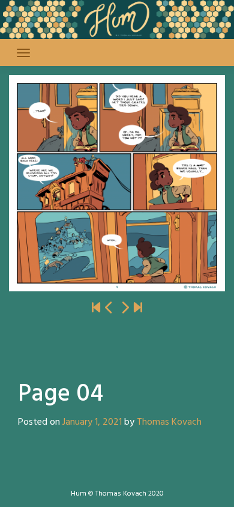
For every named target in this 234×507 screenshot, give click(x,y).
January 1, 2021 (92, 422)
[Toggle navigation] (23, 53)
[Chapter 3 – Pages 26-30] (138, 308)
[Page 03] (109, 308)
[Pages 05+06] (125, 308)
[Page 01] (96, 308)
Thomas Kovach (169, 422)
